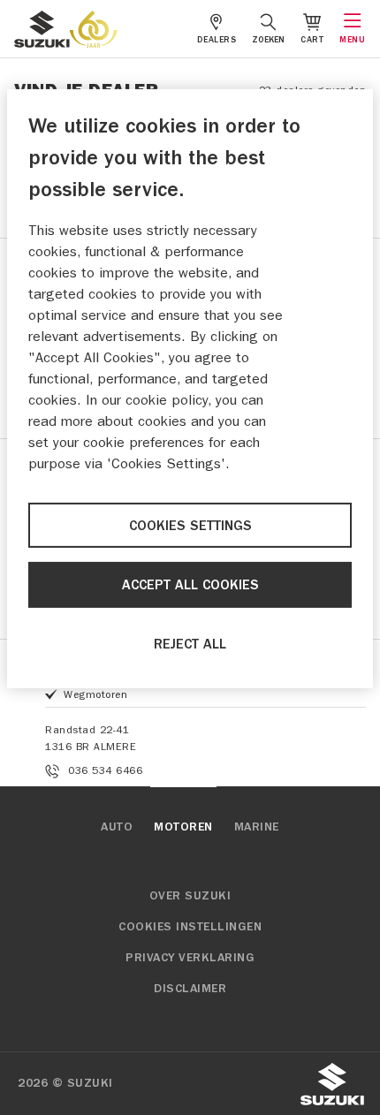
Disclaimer (190, 989)
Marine (256, 827)
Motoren (183, 827)
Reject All (190, 644)
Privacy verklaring (190, 958)
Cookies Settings (190, 526)
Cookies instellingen (190, 927)
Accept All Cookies (190, 585)
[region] (190, 388)
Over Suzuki (190, 896)
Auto (117, 827)
